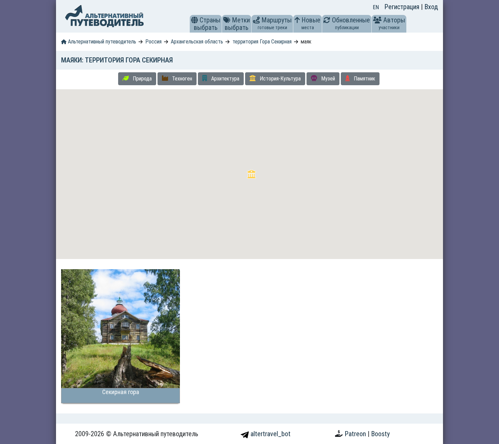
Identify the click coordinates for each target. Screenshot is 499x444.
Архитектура (224, 78)
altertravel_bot (270, 434)
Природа (141, 78)
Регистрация (402, 7)
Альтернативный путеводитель (101, 41)
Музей (327, 78)
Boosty (380, 434)
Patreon (356, 434)
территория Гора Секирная (262, 41)
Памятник (363, 78)
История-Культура (279, 78)
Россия (153, 41)
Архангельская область (197, 41)
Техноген (181, 78)
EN (376, 7)
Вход (431, 7)
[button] (194, 20)
